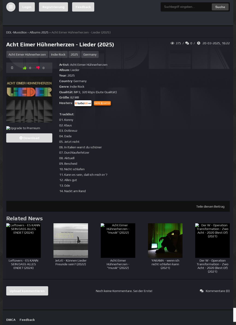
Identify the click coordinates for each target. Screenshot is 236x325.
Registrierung (53, 7)
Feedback (83, 7)
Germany (89, 54)
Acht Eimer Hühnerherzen (27, 54)
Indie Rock (58, 54)
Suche (220, 7)
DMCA (10, 320)
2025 (74, 54)
